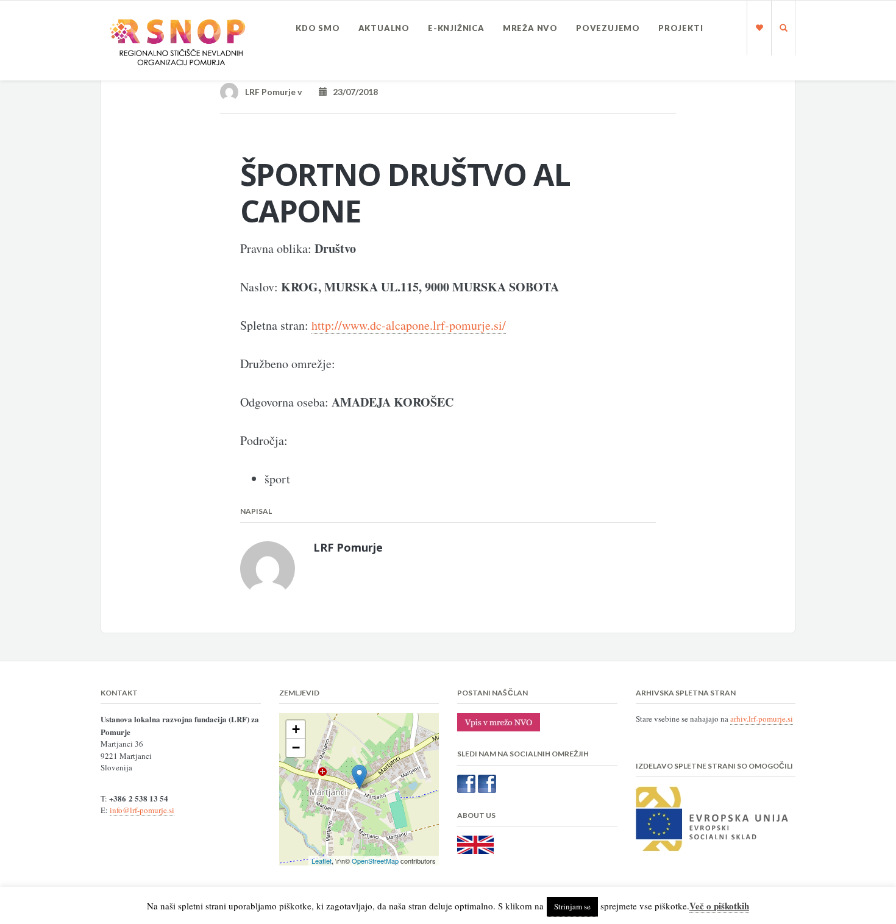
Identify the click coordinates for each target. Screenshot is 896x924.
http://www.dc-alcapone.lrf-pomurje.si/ (408, 325)
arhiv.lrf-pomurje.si (761, 718)
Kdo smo (318, 28)
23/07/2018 (352, 92)
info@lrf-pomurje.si (142, 810)
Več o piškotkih (719, 905)
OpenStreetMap (375, 860)
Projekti (680, 28)
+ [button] (296, 729)
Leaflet (321, 860)
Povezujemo (608, 28)
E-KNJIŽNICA (456, 28)
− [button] (296, 747)
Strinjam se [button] (572, 906)
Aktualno (384, 28)
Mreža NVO (530, 28)
